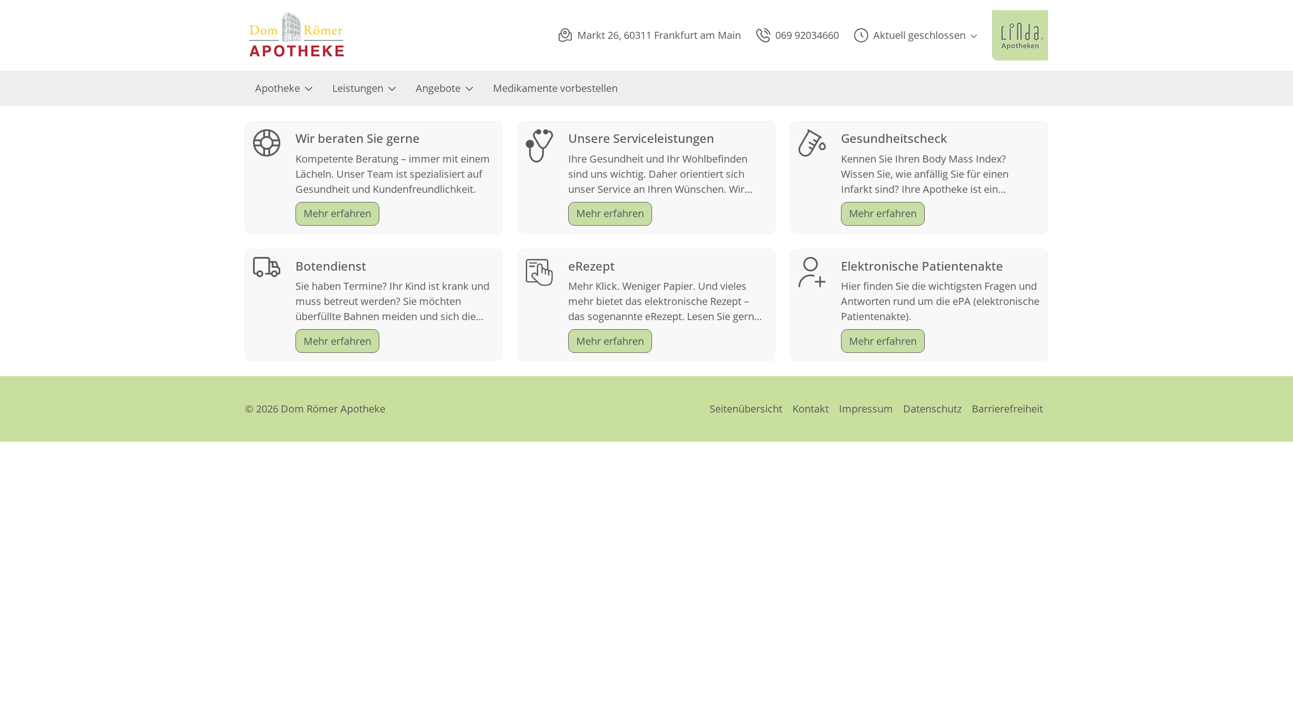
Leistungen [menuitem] (357, 88)
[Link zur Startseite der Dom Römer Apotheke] (297, 35)
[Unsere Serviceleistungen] (539, 144)
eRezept (591, 265)
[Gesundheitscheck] (812, 141)
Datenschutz (932, 409)
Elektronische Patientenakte (922, 265)
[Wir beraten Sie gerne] (266, 141)
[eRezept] (539, 271)
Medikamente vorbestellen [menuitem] (555, 88)
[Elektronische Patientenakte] (812, 271)
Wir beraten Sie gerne (357, 138)
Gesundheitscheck (894, 138)
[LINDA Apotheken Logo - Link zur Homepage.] (1020, 35)
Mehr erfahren (337, 213)
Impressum (866, 409)
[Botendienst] (266, 266)
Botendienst (330, 265)
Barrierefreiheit (1007, 409)
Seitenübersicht (746, 409)
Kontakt (810, 409)
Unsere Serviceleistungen (641, 138)
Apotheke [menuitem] (277, 88)
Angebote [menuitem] (438, 88)
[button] (915, 35)
